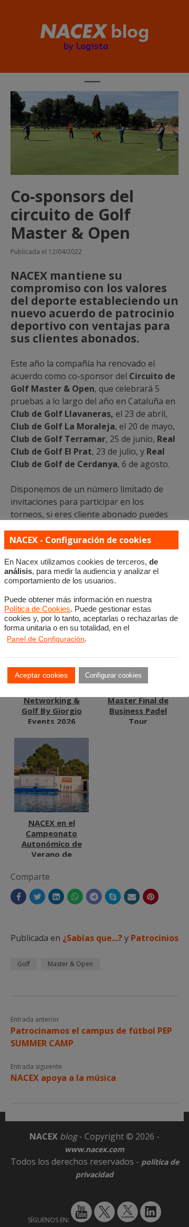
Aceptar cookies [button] (41, 675)
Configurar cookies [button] (113, 675)
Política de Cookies (37, 609)
